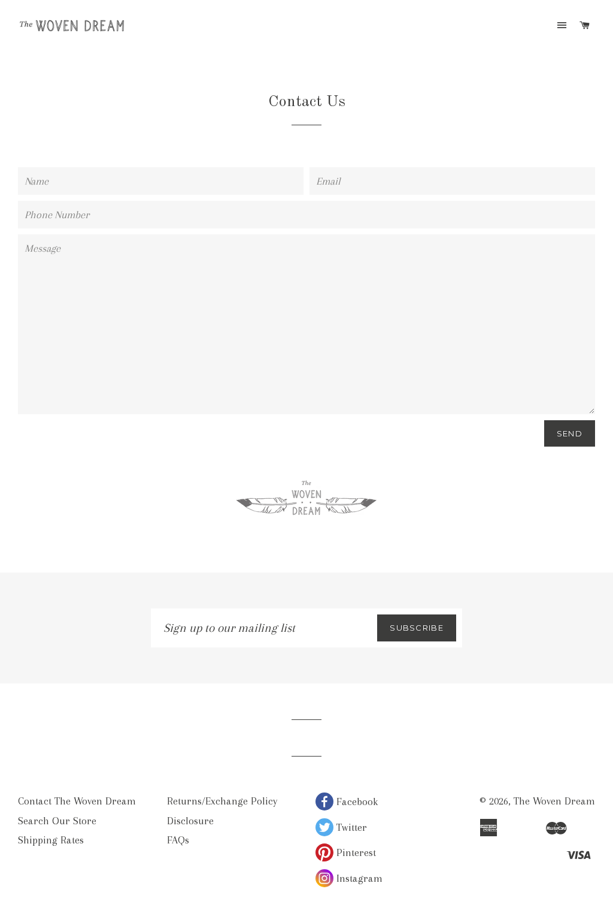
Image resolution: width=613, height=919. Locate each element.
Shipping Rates (51, 840)
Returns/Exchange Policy (222, 801)
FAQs (178, 840)
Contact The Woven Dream (77, 801)
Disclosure (190, 821)
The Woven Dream (554, 801)
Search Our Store (57, 821)
